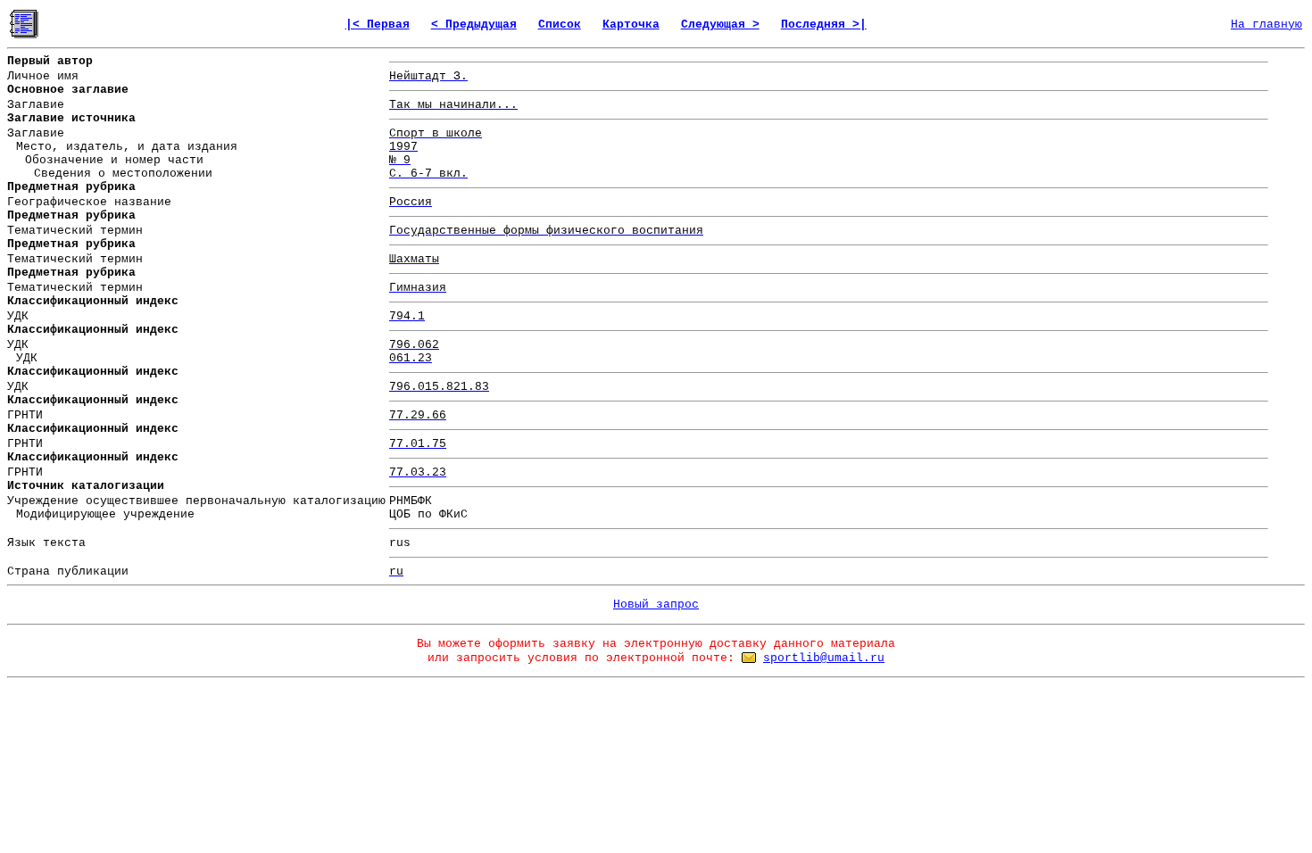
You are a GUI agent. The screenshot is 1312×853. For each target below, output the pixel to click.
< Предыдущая (474, 24)
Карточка (631, 24)
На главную (1266, 24)
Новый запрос (656, 604)
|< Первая (377, 24)
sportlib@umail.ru (823, 658)
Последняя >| (824, 24)
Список (559, 24)
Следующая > (720, 24)
